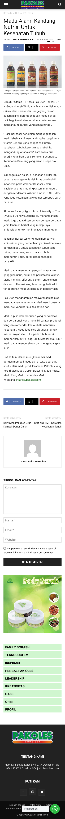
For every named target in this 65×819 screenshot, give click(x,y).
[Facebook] (23, 792)
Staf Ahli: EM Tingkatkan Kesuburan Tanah (48, 424)
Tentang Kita (35, 804)
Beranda (7, 13)
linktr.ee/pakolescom (28, 379)
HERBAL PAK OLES (24, 13)
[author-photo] (32, 456)
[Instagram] (32, 791)
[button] (5, 4)
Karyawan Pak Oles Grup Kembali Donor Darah (17, 424)
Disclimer (48, 804)
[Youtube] (41, 792)
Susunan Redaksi (17, 804)
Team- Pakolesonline (22, 39)
